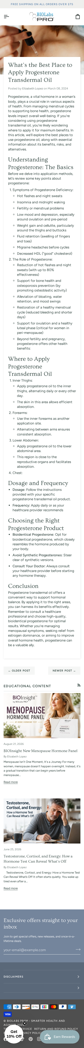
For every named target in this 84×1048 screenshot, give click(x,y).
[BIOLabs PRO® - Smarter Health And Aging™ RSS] (79, 685)
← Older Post (19, 670)
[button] (42, 988)
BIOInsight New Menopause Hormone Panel (41, 751)
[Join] (76, 949)
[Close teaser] (24, 1023)
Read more (11, 782)
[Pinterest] (31, 1039)
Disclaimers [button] (13, 976)
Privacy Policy (31, 1033)
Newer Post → (64, 670)
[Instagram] (39, 1039)
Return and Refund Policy (56, 1029)
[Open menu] (10, 16)
